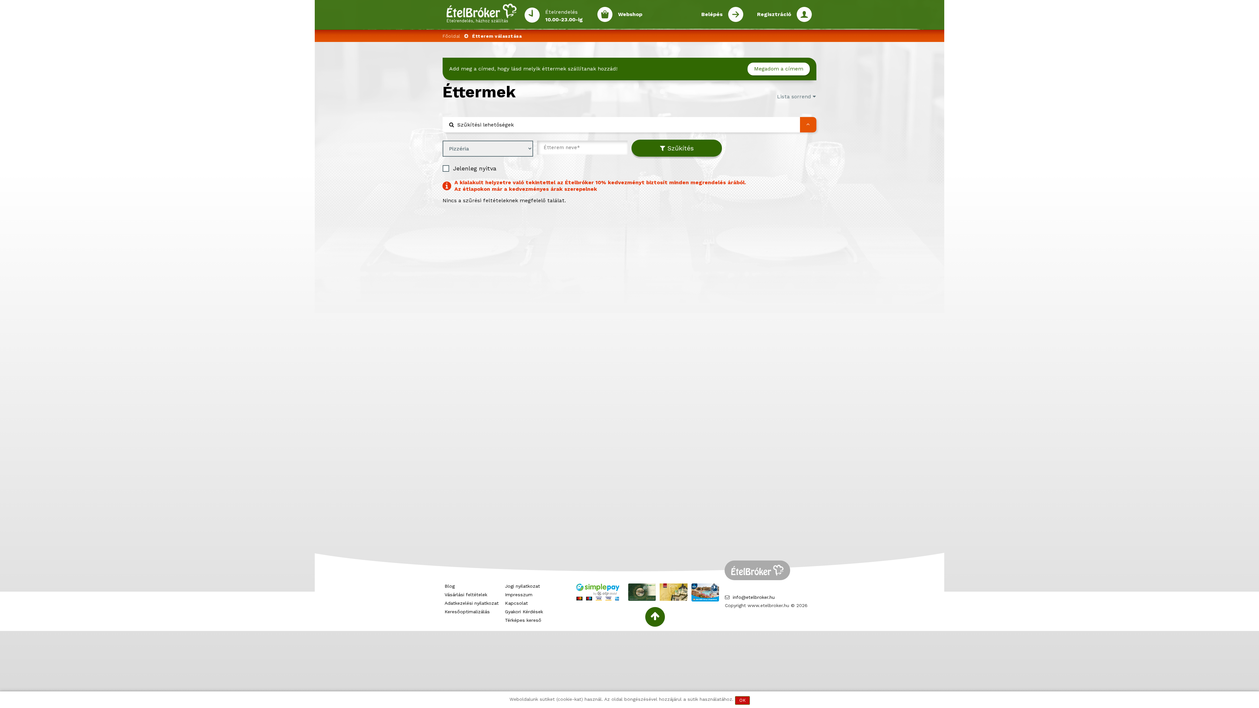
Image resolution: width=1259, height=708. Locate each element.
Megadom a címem (778, 69)
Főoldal (451, 36)
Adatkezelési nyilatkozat (472, 603)
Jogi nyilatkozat (522, 586)
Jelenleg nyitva (474, 168)
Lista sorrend (795, 96)
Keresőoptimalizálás (467, 611)
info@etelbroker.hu (754, 597)
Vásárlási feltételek (466, 594)
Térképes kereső (523, 620)
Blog (450, 586)
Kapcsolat (516, 603)
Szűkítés (679, 148)
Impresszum (518, 594)
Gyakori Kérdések (524, 611)
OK (742, 700)
